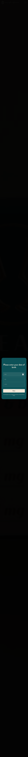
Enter (14, 391)
